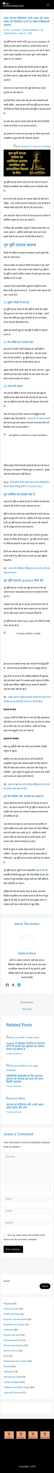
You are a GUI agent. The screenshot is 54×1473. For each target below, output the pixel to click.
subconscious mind (12, 1377)
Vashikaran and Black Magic (17, 1387)
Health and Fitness (12, 1314)
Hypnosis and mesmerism (15, 1319)
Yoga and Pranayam (13, 1392)
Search (7, 1281)
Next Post (26, 1009)
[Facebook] (7, 984)
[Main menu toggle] (48, 4)
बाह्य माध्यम (40, 870)
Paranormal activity (12, 1340)
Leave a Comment (12, 30)
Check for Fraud (11, 1309)
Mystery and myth (12, 1335)
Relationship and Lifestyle (15, 1361)
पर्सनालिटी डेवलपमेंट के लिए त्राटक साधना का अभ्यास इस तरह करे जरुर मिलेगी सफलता (24, 1079)
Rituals (7, 1366)
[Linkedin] (18, 984)
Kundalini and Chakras (14, 1324)
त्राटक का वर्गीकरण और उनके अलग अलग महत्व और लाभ (24, 1106)
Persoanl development (14, 1345)
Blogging (8, 1303)
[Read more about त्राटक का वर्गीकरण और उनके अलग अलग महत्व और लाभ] (15, 1098)
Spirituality (9, 1371)
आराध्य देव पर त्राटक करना (38, 418)
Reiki (6, 1356)
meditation (8, 1329)
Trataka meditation (30, 30)
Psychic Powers (11, 1350)
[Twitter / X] (13, 984)
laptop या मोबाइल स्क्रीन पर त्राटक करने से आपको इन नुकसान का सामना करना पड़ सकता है (25, 1046)
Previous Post (27, 1002)
